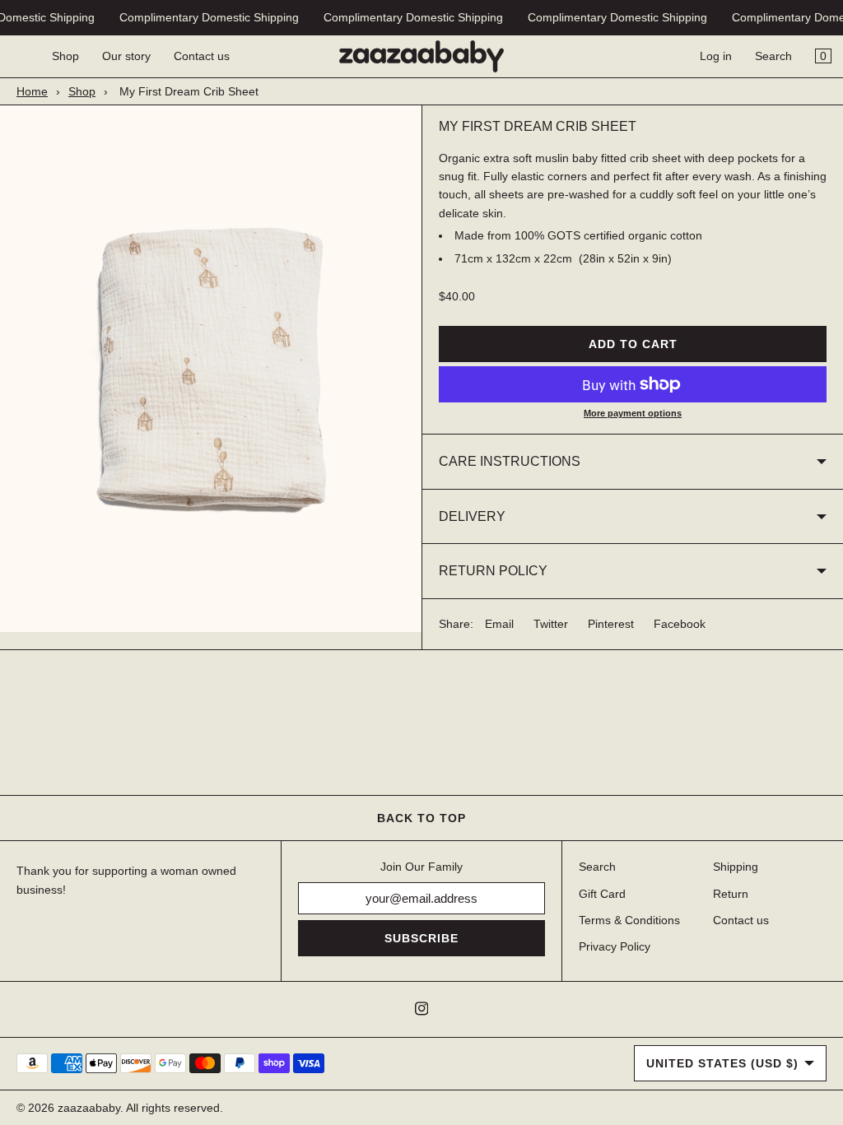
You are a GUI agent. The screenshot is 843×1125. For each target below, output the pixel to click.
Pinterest (611, 623)
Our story (126, 56)
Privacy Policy (614, 946)
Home (32, 91)
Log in (716, 56)
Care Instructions (509, 461)
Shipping (735, 866)
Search (773, 56)
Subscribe (421, 938)
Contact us (202, 56)
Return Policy (493, 571)
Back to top (421, 818)
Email (499, 623)
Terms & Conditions (629, 920)
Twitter (550, 623)
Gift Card (602, 893)
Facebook (680, 623)
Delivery (472, 516)
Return (730, 893)
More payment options (633, 413)
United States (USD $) (722, 1063)
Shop (65, 56)
